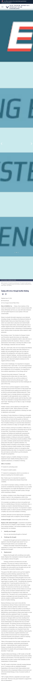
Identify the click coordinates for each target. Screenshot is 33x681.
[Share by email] (6, 294)
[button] (7, 2)
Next (31, 144)
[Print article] (3, 294)
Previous (1, 144)
